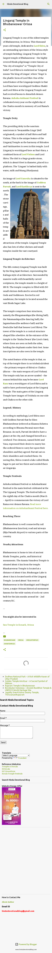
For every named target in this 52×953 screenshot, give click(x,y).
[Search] (48, 4)
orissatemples (32, 640)
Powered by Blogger (27, 944)
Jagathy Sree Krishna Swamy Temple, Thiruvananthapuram (22, 693)
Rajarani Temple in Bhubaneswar (20, 686)
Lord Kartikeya (24, 186)
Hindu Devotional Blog (17, 4)
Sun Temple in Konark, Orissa (18, 625)
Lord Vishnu (28, 154)
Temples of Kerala (10, 766)
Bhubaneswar (9, 640)
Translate (22, 758)
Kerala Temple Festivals (12, 774)
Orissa (20, 640)
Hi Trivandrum (8, 771)
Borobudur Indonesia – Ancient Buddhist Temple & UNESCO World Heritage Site (28, 689)
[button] (4, 30)
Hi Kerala (6, 769)
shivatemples (9, 644)
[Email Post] (4, 637)
